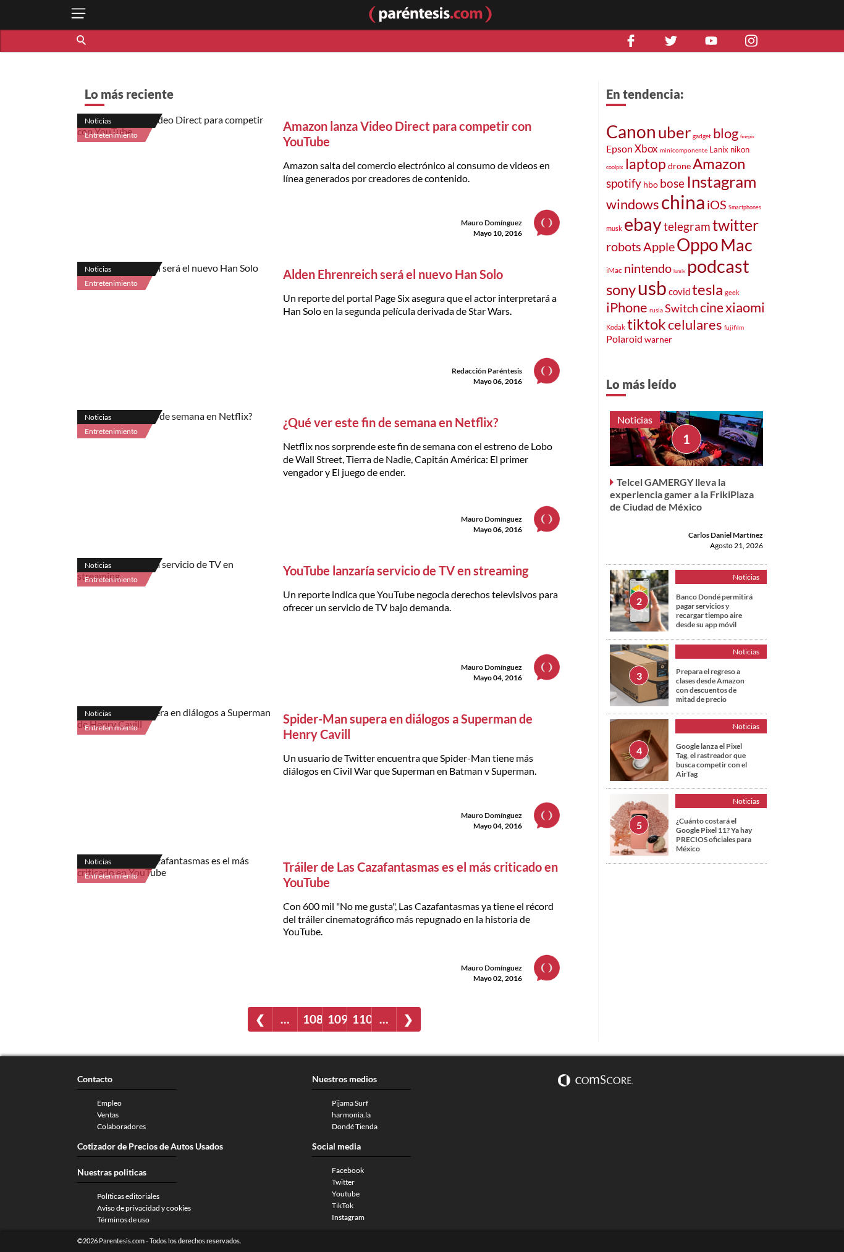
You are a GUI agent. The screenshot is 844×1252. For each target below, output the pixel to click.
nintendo (648, 268)
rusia (656, 310)
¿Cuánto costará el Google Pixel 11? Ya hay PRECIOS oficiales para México (714, 834)
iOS (717, 204)
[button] (82, 40)
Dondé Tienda (355, 1126)
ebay (643, 224)
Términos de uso (123, 1219)
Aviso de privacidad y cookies (144, 1207)
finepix (747, 136)
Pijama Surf (350, 1103)
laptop (645, 163)
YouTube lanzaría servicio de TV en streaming (405, 570)
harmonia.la (351, 1114)
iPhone (627, 307)
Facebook (348, 1170)
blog (725, 133)
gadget (702, 136)
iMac (614, 270)
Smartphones (744, 207)
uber (674, 132)
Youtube (346, 1193)
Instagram (721, 181)
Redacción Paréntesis (487, 370)
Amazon (719, 163)
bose (672, 183)
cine (712, 307)
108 (312, 1019)
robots (623, 246)
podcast (718, 266)
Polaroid (624, 338)
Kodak (615, 327)
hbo (650, 184)
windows (632, 204)
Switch (681, 308)
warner (658, 339)
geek (732, 292)
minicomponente (683, 150)
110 (361, 1019)
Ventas (108, 1114)
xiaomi (745, 307)
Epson (619, 148)
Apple (659, 246)
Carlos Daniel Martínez (725, 535)
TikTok (342, 1205)
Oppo (698, 245)
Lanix (718, 149)
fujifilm (734, 327)
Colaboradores (121, 1126)
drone (679, 166)
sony (621, 289)
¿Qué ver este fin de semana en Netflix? (390, 422)
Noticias (98, 120)
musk (614, 228)
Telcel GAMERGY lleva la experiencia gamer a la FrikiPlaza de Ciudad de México (682, 494)
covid (679, 291)
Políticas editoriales (128, 1196)
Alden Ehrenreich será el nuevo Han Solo (393, 274)
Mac (736, 245)
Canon (631, 131)
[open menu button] (78, 14)
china (683, 202)
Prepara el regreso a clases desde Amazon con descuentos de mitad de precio (710, 685)
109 (337, 1019)
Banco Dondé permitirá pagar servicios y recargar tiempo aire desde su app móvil (714, 610)
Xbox (646, 148)
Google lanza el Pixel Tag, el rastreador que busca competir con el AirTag (711, 759)
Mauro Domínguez (491, 222)
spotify (623, 183)
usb (652, 288)
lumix (679, 271)
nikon (739, 149)
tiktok (646, 324)
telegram (687, 226)
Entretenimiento (111, 135)
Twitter (343, 1182)
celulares (695, 324)
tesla (707, 289)
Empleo (109, 1103)
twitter (735, 225)
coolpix (614, 167)
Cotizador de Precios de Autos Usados (150, 1146)
